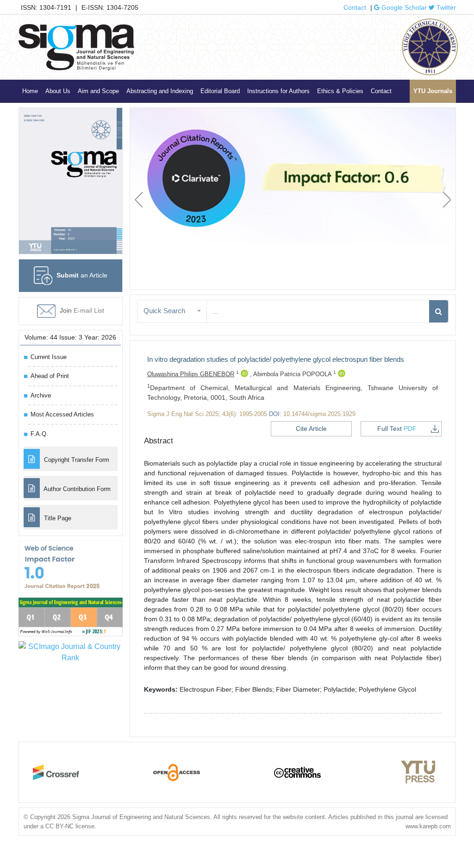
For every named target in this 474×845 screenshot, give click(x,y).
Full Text (397, 428)
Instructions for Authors (278, 91)
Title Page (56, 518)
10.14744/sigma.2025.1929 (319, 413)
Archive (41, 395)
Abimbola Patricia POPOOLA (294, 374)
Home (30, 91)
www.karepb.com (428, 826)
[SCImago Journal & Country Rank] (71, 652)
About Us (57, 91)
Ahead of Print (50, 375)
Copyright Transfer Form (75, 459)
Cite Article (311, 428)
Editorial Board (220, 91)
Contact (354, 7)
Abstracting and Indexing (159, 91)
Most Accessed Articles (62, 414)
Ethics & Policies (340, 91)
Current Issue (49, 356)
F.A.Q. (39, 433)
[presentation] (139, 200)
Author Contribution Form (76, 489)
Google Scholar (403, 7)
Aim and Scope (98, 91)
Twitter (445, 7)
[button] (172, 311)
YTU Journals (432, 91)
